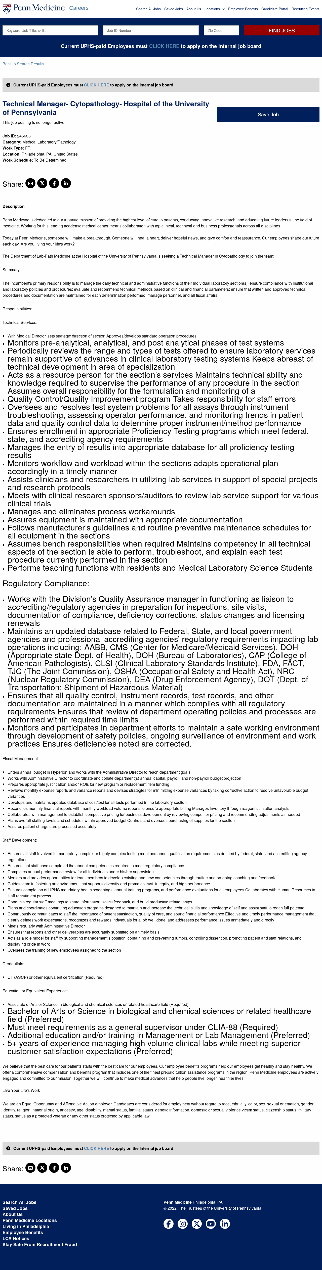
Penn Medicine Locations (30, 1220)
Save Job (268, 114)
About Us (193, 8)
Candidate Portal (274, 8)
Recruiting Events (305, 8)
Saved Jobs (173, 8)
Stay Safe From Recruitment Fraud (40, 1244)
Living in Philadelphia (26, 1226)
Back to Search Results (23, 64)
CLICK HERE (164, 46)
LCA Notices (16, 1238)
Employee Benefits (243, 8)
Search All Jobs (148, 8)
